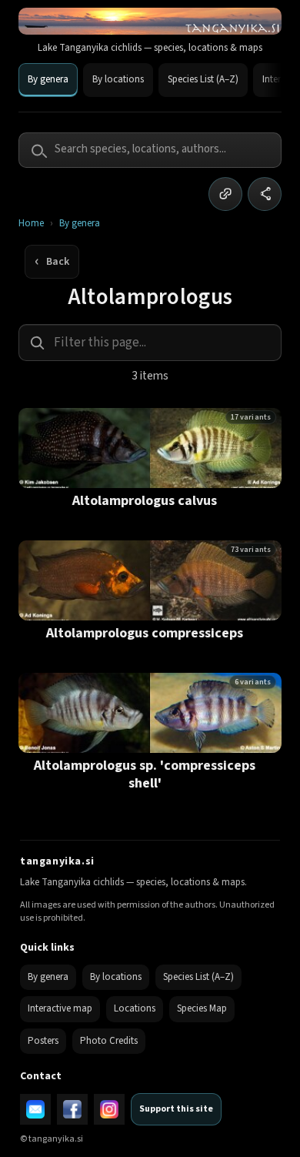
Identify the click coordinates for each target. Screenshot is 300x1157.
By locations (118, 79)
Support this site (176, 1108)
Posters (43, 1041)
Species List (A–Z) (203, 79)
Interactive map (60, 1008)
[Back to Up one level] (52, 262)
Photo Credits (109, 1041)
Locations (134, 1008)
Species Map (202, 1008)
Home (31, 223)
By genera (48, 79)
